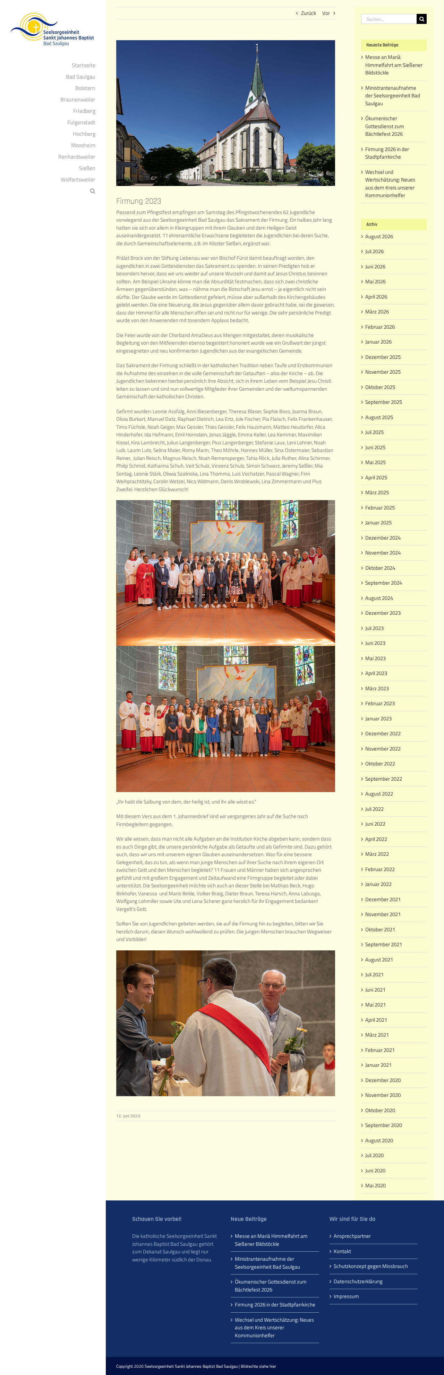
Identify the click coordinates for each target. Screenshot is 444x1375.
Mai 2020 (375, 1185)
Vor (326, 13)
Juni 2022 (375, 824)
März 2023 (377, 688)
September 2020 (383, 1125)
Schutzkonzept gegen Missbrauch (371, 1266)
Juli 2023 (374, 628)
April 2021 (376, 1020)
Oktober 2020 (380, 1110)
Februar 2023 (380, 703)
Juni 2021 (375, 990)
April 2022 (376, 839)
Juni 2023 (375, 643)
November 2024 (383, 553)
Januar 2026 (378, 342)
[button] (53, 191)
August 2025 (379, 417)
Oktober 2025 (380, 387)
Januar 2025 (378, 522)
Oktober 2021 (380, 929)
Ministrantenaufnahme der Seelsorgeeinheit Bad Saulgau (392, 95)
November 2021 (383, 914)
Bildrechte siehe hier (258, 1366)
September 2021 (383, 944)
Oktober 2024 (380, 568)
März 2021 (377, 1035)
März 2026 (377, 312)
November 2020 (383, 1095)
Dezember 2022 (383, 733)
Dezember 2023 (383, 613)
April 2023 (376, 673)
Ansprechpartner (352, 1236)
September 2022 (383, 779)
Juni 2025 (375, 447)
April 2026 (376, 297)
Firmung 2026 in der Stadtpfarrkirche (387, 153)
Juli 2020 (374, 1155)
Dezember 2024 (383, 538)
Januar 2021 (378, 1065)
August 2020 (379, 1140)
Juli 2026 (374, 251)
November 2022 (383, 749)
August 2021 (379, 960)
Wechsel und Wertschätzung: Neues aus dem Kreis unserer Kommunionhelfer (390, 183)
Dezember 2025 (383, 357)
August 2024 (379, 598)
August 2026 (379, 236)
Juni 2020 (375, 1170)
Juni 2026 (375, 266)
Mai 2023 (375, 658)
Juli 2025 (374, 432)
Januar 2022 (378, 884)
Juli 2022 (374, 809)
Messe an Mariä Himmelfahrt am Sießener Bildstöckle (393, 65)
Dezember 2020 (383, 1080)
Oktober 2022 (380, 764)
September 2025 (383, 402)
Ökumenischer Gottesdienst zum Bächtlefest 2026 (384, 126)
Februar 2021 (380, 1050)
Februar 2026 (380, 327)
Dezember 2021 (383, 899)
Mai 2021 (375, 1005)
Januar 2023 (378, 718)
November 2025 (383, 372)
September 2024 (383, 583)
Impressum (346, 1296)
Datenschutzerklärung (358, 1281)
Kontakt (342, 1251)
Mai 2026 (375, 281)
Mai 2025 (375, 462)
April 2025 (376, 477)
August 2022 (379, 794)
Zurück (308, 13)
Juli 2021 (374, 974)
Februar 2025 (380, 508)
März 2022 (377, 854)
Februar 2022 (380, 869)
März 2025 (377, 492)
